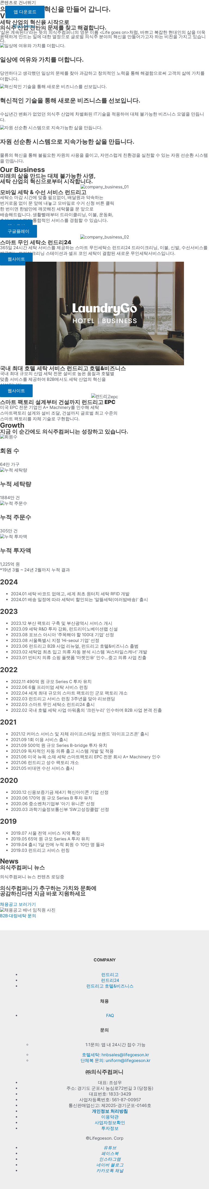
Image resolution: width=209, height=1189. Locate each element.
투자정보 (110, 1128)
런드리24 (110, 980)
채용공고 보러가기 (18, 904)
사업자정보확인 (110, 1122)
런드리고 (110, 974)
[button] (18, 231)
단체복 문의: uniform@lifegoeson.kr (115, 1060)
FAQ (110, 1015)
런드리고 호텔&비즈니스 (110, 986)
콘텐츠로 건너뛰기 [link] (18, 2)
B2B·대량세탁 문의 (18, 915)
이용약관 (110, 1116)
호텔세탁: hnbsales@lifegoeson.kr (115, 1054)
